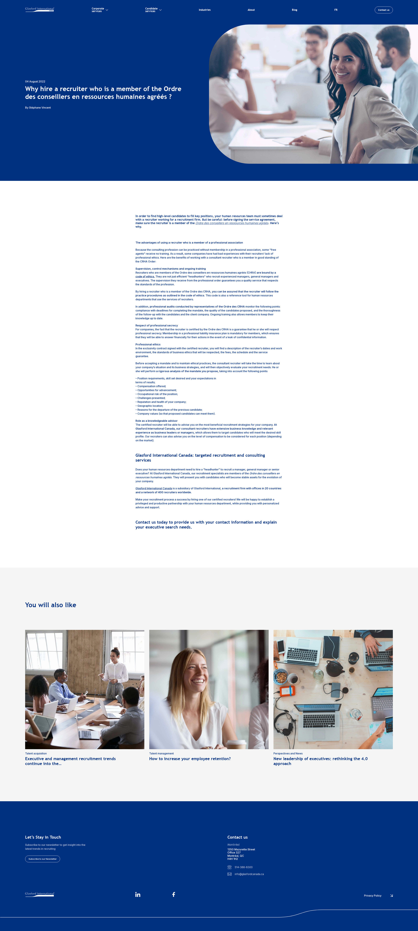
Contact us (383, 9)
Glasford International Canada (154, 488)
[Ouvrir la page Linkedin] (153, 895)
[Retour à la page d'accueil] (40, 9)
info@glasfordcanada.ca (249, 874)
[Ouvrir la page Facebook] (190, 895)
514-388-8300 (244, 867)
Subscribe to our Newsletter (43, 859)
